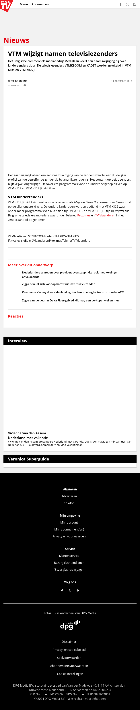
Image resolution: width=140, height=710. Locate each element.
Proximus (83, 215)
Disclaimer (69, 642)
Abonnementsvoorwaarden (69, 666)
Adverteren (69, 496)
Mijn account (69, 522)
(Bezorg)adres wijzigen (69, 570)
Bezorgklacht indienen (69, 563)
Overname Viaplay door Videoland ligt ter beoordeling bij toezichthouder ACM (73, 292)
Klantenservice (69, 556)
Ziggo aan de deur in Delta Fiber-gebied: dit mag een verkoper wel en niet (70, 300)
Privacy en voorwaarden (69, 536)
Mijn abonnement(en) (69, 529)
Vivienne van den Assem (27, 433)
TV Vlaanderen (105, 215)
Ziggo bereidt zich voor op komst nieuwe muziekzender (58, 284)
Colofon (69, 503)
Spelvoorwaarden (69, 658)
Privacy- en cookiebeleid (69, 650)
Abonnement (41, 4)
